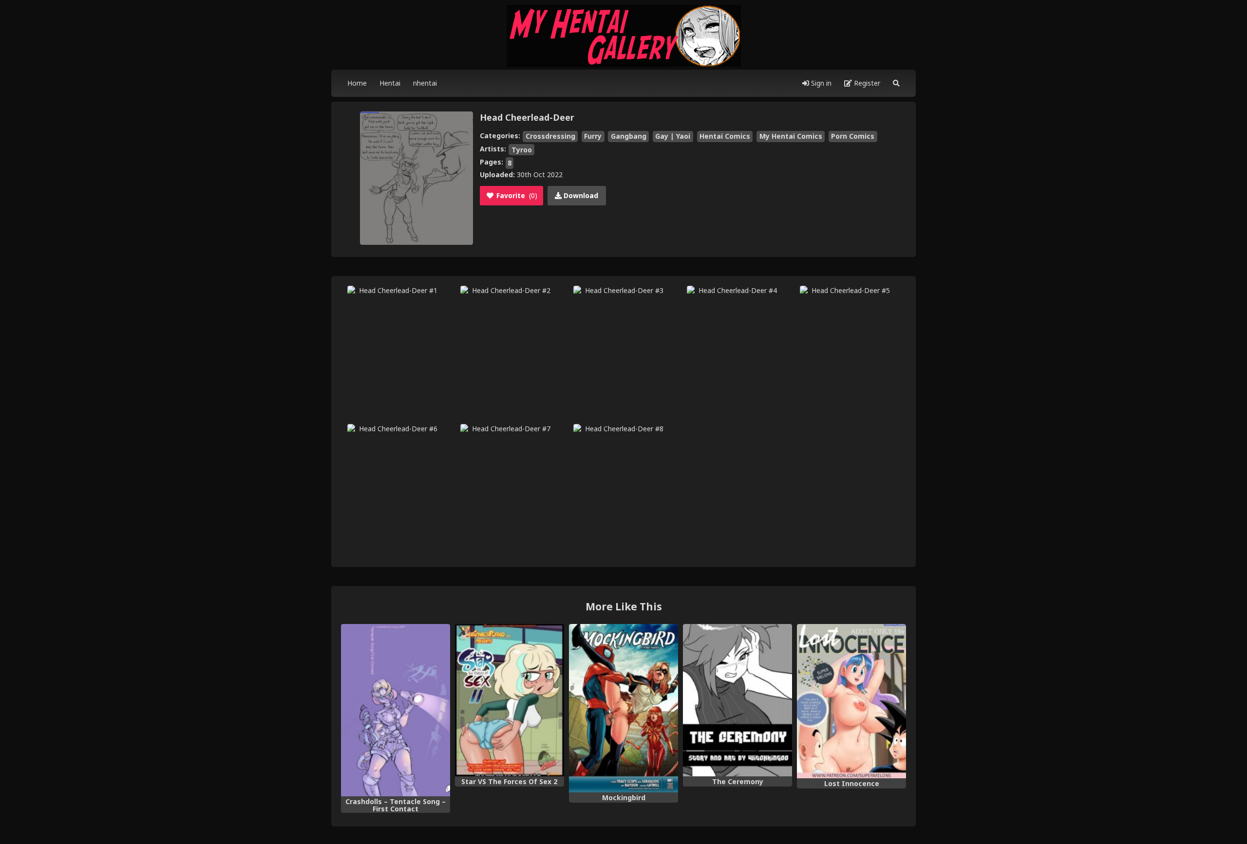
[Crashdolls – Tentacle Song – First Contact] (395, 710)
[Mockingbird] (623, 708)
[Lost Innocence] (851, 701)
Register (866, 83)
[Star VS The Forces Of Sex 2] (509, 700)
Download (580, 195)
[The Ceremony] (737, 700)
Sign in (820, 83)
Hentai (389, 83)
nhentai (425, 83)
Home (357, 83)
